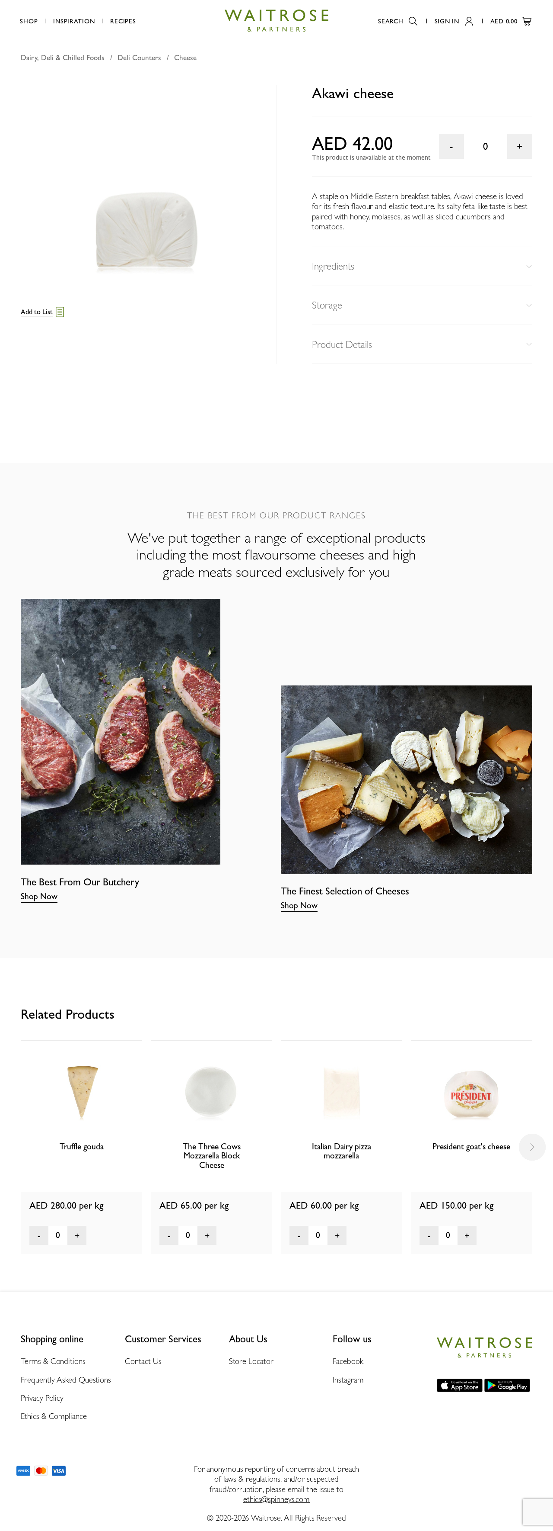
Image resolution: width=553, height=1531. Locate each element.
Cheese (185, 57)
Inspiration (74, 21)
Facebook (348, 1361)
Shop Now (39, 896)
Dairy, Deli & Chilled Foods (63, 57)
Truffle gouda (82, 1146)
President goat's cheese (471, 1146)
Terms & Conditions (53, 1361)
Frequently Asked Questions (66, 1379)
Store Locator (251, 1361)
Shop (29, 21)
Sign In (447, 21)
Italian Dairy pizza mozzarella (341, 1151)
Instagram (348, 1379)
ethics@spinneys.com (276, 1499)
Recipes (123, 21)
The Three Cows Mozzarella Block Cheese (212, 1156)
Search (390, 21)
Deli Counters (139, 57)
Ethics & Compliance (53, 1416)
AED (504, 21)
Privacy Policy (42, 1397)
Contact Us (143, 1361)
